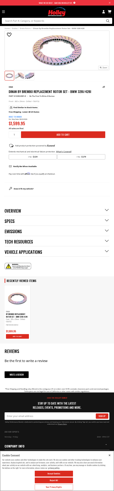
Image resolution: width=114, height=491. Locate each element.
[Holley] (57, 11)
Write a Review (17, 374)
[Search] (107, 21)
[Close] (109, 455)
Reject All (54, 480)
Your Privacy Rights (54, 487)
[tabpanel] (17, 313)
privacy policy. (54, 468)
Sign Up (102, 416)
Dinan (11, 87)
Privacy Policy (62, 424)
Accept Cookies (54, 473)
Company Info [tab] (15, 446)
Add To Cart (63, 134)
